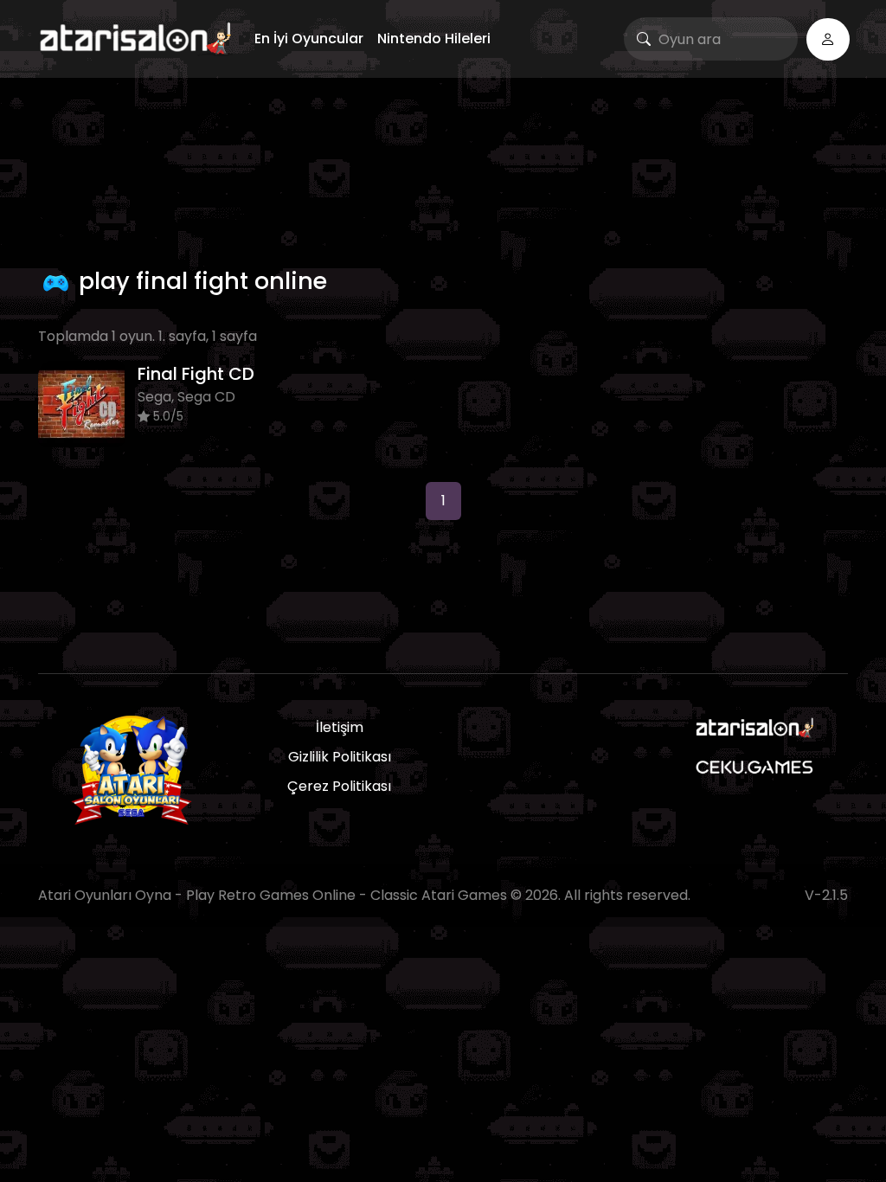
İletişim (339, 727)
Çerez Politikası (339, 786)
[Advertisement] (443, 169)
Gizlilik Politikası (339, 757)
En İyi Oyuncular (308, 38)
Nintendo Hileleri (434, 38)
